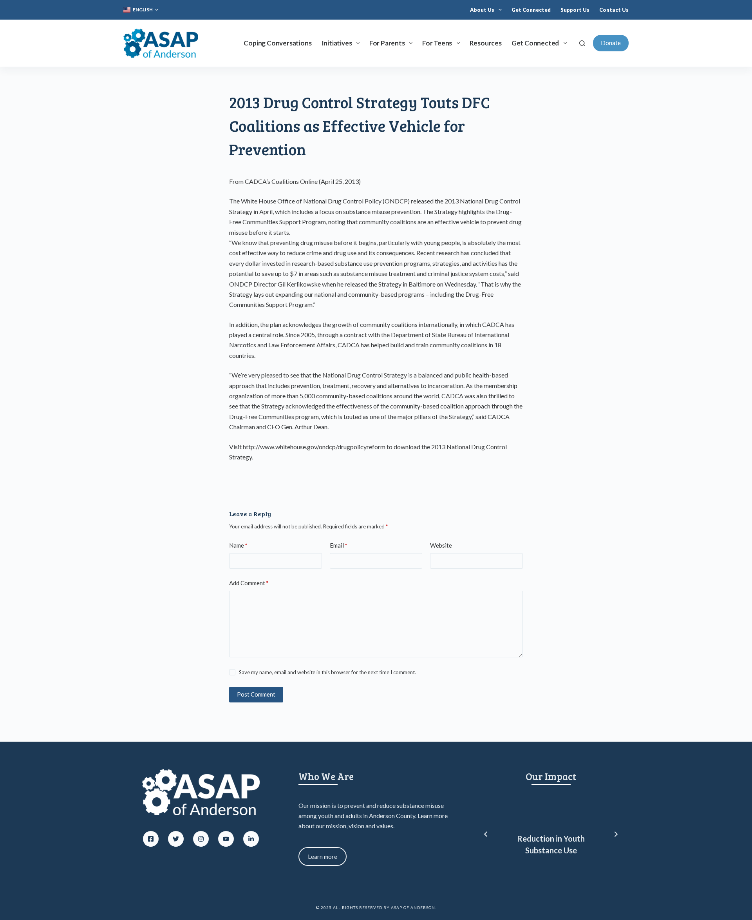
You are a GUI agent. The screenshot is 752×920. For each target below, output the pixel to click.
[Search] (582, 43)
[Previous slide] (486, 834)
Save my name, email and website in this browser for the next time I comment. (327, 672)
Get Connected (531, 10)
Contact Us (614, 10)
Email (338, 545)
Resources (486, 43)
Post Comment (256, 694)
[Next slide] (616, 834)
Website (441, 545)
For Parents (387, 43)
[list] (551, 834)
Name (238, 545)
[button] (140, 10)
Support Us (574, 10)
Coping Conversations (277, 43)
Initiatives (337, 43)
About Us (482, 10)
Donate (611, 42)
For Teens (437, 43)
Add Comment (249, 582)
